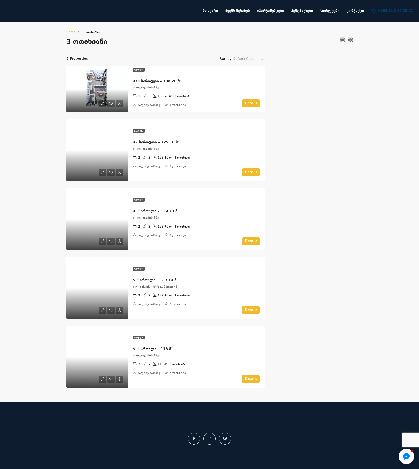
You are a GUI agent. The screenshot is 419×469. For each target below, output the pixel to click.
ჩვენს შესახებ (237, 11)
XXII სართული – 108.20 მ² (157, 81)
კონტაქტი (355, 11)
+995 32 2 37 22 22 (395, 11)
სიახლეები (329, 11)
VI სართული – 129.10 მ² (155, 280)
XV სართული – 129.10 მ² (156, 142)
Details (251, 103)
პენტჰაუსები (302, 11)
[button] (406, 456)
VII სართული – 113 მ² (153, 349)
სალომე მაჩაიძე (149, 105)
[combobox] (248, 59)
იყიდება (138, 69)
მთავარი (210, 11)
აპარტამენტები (270, 11)
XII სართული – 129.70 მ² (156, 211)
